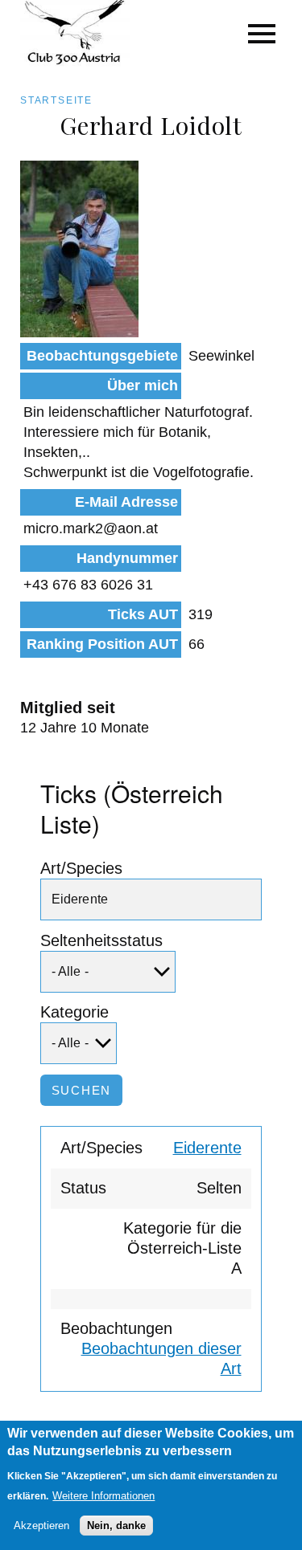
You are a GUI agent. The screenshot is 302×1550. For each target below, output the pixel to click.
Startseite (56, 100)
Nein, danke (116, 1525)
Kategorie (74, 1012)
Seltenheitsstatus (101, 940)
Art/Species (81, 868)
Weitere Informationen (103, 1496)
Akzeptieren (41, 1525)
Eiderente (207, 1147)
